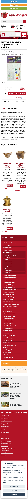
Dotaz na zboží (12, 108)
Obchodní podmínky (6, 443)
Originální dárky (8, 285)
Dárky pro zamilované (10, 277)
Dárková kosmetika (9, 282)
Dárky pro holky (9, 264)
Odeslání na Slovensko (7, 453)
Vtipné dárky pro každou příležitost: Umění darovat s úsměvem (15, 385)
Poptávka (3, 455)
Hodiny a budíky (8, 321)
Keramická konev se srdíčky (7, 165)
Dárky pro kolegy (9, 294)
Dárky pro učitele (9, 292)
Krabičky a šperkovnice (10, 326)
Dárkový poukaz (8, 350)
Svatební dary (8, 338)
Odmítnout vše (14, 486)
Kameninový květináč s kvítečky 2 (20, 165)
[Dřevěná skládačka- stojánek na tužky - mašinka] (14, 68)
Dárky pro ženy (8, 250)
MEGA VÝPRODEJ (8, 357)
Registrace (3, 27)
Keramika (7, 309)
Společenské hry (8, 311)
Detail (9, 185)
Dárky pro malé (8, 261)
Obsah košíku (19, 28)
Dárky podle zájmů (9, 287)
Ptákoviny (7, 342)
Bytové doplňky (8, 299)
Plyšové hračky (8, 270)
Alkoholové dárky (9, 297)
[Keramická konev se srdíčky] (7, 154)
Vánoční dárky (8, 352)
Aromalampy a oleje (9, 316)
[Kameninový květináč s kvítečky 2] (20, 154)
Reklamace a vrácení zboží (8, 448)
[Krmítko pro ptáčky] (7, 201)
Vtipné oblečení (8, 328)
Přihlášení (3, 26)
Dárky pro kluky (9, 266)
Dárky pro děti (9, 51)
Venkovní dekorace (9, 335)
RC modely (7, 272)
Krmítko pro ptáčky (7, 210)
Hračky (6, 259)
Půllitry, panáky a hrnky (10, 306)
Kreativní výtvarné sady (10, 255)
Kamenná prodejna (6, 441)
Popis (3, 108)
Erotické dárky (8, 280)
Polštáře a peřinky (9, 318)
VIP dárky (7, 245)
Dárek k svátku (8, 333)
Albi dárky (7, 257)
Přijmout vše (14, 494)
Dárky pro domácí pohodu (11, 304)
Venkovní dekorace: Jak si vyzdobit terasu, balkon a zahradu (16, 396)
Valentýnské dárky (9, 354)
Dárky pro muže (8, 247)
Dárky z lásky (8, 330)
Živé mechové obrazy (10, 243)
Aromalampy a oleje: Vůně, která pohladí (16, 404)
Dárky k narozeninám (10, 275)
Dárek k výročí (8, 340)
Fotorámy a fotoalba (9, 313)
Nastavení (14, 490)
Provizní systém (5, 450)
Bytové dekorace (8, 301)
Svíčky (6, 347)
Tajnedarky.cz (3, 51)
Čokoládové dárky (9, 323)
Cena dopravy (4, 446)
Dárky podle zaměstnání (11, 289)
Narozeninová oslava (10, 345)
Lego (6, 268)
